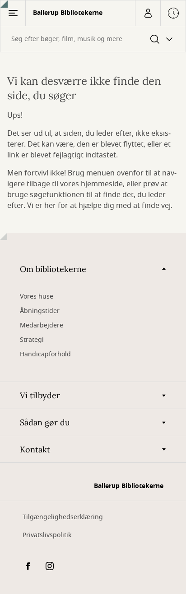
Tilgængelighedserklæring (63, 517)
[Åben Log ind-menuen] (147, 13)
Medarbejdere (41, 325)
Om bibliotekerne (53, 269)
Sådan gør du (45, 422)
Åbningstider (40, 311)
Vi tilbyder (40, 395)
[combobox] (93, 39)
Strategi (32, 340)
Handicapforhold (45, 354)
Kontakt (35, 449)
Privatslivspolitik (47, 535)
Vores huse (36, 296)
